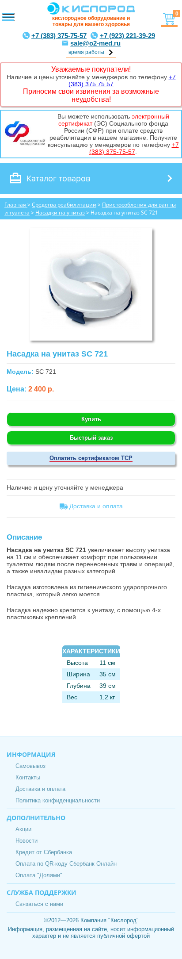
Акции (23, 829)
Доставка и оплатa (95, 506)
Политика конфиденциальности (57, 800)
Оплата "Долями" (38, 875)
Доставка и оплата (40, 789)
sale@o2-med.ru (95, 43)
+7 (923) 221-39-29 (127, 35)
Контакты (27, 777)
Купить (91, 419)
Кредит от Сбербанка (43, 852)
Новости (26, 840)
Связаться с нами (39, 904)
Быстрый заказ (91, 437)
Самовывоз (30, 766)
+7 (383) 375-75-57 (59, 35)
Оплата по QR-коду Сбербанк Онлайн (66, 863)
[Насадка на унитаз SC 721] (91, 326)
